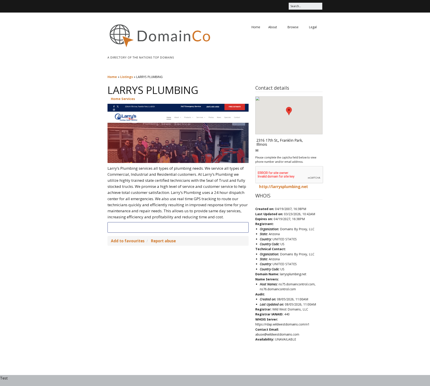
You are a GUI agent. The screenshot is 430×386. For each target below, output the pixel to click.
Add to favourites (127, 240)
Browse (293, 27)
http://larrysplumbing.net (283, 186)
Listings (126, 77)
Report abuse (163, 240)
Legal (313, 27)
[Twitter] (174, 227)
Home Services (123, 99)
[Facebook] (182, 227)
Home (255, 27)
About (272, 27)
